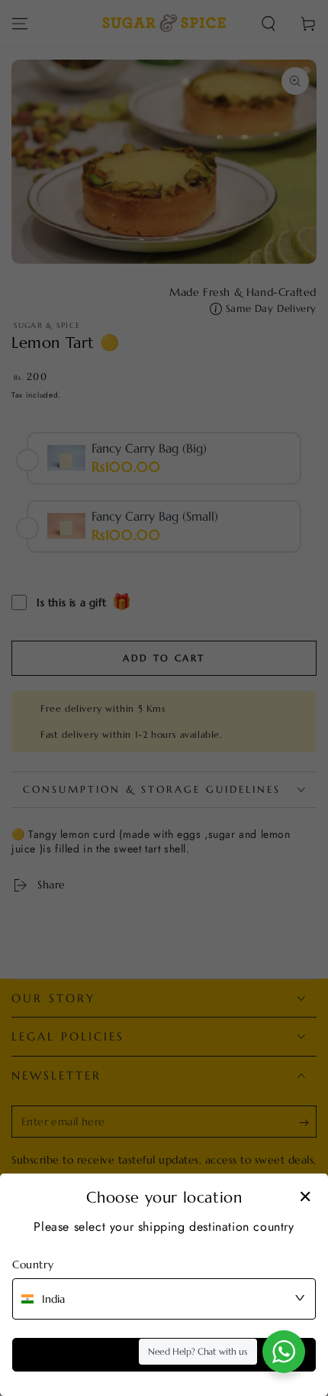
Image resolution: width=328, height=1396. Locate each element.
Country (32, 1264)
